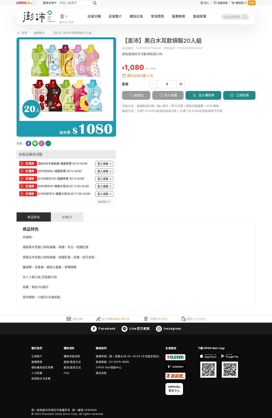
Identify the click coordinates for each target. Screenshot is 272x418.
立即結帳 (242, 95)
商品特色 (33, 217)
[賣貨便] (175, 378)
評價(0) (67, 217)
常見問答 (157, 16)
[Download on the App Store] (208, 365)
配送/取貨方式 (72, 361)
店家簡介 (115, 16)
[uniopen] (175, 368)
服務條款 (178, 16)
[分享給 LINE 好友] (35, 143)
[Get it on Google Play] (230, 365)
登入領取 (103, 163)
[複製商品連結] (48, 143)
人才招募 (36, 372)
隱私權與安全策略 (42, 367)
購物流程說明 (72, 356)
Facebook (107, 328)
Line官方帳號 (139, 328)
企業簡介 (36, 356)
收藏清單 (222, 2)
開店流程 (101, 372)
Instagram (172, 328)
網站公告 (136, 16)
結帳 (251, 2)
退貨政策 (199, 16)
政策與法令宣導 (41, 378)
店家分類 (94, 16)
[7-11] (175, 359)
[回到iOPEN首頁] (24, 2)
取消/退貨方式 (72, 367)
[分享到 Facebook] (28, 143)
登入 (206, 2)
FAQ (66, 372)
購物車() (241, 2)
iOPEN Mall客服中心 (108, 367)
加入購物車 (206, 95)
